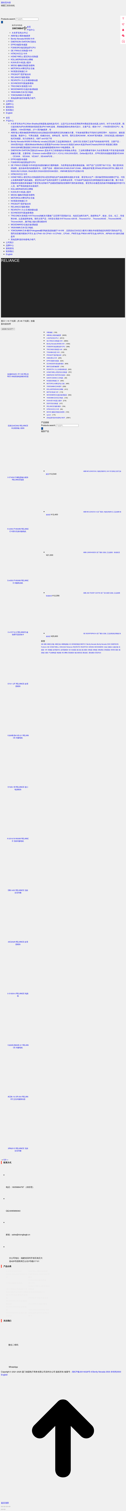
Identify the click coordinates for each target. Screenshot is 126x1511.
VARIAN (91, 647)
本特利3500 (116, 1371)
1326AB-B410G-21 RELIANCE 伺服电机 (18, 736)
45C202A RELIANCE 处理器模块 (18, 943)
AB (42, 644)
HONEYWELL (54, 647)
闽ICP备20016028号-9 (82, 1371)
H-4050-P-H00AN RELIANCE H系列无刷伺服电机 (18, 530)
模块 (116, 650)
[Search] (2, 22)
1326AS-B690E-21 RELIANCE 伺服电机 (18, 1046)
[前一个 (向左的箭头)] (2, 1509)
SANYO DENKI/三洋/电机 (55, 378)
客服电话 (123, 24)
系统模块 (71, 652)
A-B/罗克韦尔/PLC (53, 338)
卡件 (46, 650)
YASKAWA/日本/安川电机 (55, 398)
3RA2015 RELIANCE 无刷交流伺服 (18, 1149)
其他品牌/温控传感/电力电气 (56, 418)
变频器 (50, 650)
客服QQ (123, 30)
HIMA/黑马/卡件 (52, 358)
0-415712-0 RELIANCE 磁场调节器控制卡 (18, 633)
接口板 (79, 650)
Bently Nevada (91, 644)
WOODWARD (98, 647)
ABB (45, 644)
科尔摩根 (65, 652)
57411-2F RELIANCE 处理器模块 (18, 684)
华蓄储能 (50, 332)
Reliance (69, 647)
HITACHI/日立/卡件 (53, 409)
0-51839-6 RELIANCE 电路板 (17, 994)
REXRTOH (84, 647)
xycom (49, 415)
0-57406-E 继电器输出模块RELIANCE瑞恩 (18, 478)
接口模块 (84, 650)
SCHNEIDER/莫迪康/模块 (55, 363)
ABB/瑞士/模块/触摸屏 (54, 335)
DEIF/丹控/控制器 (52, 403)
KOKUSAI (63, 647)
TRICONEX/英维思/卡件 (54, 349)
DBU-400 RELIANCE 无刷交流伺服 (18, 891)
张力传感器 (72, 650)
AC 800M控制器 (74, 644)
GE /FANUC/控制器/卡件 (55, 341)
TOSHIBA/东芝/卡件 (53, 352)
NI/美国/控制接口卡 (53, 381)
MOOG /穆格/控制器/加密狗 (55, 412)
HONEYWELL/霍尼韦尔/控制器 (57, 372)
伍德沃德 (115, 647)
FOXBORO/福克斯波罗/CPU (56, 346)
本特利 (112, 650)
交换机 (109, 647)
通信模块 (92, 652)
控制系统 (101, 650)
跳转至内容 (6, 2)
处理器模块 (64, 650)
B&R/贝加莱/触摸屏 (53, 366)
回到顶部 (123, 18)
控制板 (95, 650)
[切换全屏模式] (7, 1506)
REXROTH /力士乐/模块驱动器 (57, 369)
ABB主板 (58, 644)
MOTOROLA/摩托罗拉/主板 (56, 383)
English (4, 1374)
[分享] (4, 1506)
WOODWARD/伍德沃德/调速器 (57, 395)
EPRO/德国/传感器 (53, 361)
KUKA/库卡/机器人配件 (54, 400)
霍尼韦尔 (98, 652)
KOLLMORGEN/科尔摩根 (55, 389)
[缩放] (9, 1506)
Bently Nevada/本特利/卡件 (56, 344)
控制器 (90, 650)
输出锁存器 (78, 652)
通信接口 (85, 652)
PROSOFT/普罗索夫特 (54, 355)
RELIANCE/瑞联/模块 (54, 406)
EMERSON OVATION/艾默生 (56, 375)
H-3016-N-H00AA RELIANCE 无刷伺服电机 (18, 839)
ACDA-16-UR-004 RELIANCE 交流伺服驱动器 (18, 1097)
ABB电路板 (65, 644)
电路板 (59, 652)
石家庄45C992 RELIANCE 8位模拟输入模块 (18, 426)
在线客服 (123, 41)
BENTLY (83, 644)
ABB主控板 (50, 644)
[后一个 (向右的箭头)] (4, 1509)
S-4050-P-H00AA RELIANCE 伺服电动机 (18, 581)
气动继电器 (52, 652)
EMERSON (114, 644)
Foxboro (44, 647)
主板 (105, 647)
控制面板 (107, 650)
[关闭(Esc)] (2, 1506)
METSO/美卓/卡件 (52, 392)
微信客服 (123, 35)
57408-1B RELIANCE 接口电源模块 (18, 788)
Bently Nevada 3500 (103, 644)
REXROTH (76, 647)
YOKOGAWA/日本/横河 (54, 386)
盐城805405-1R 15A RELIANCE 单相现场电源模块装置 (18, 375)
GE (48, 647)
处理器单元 (56, 650)
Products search (8, 18)
